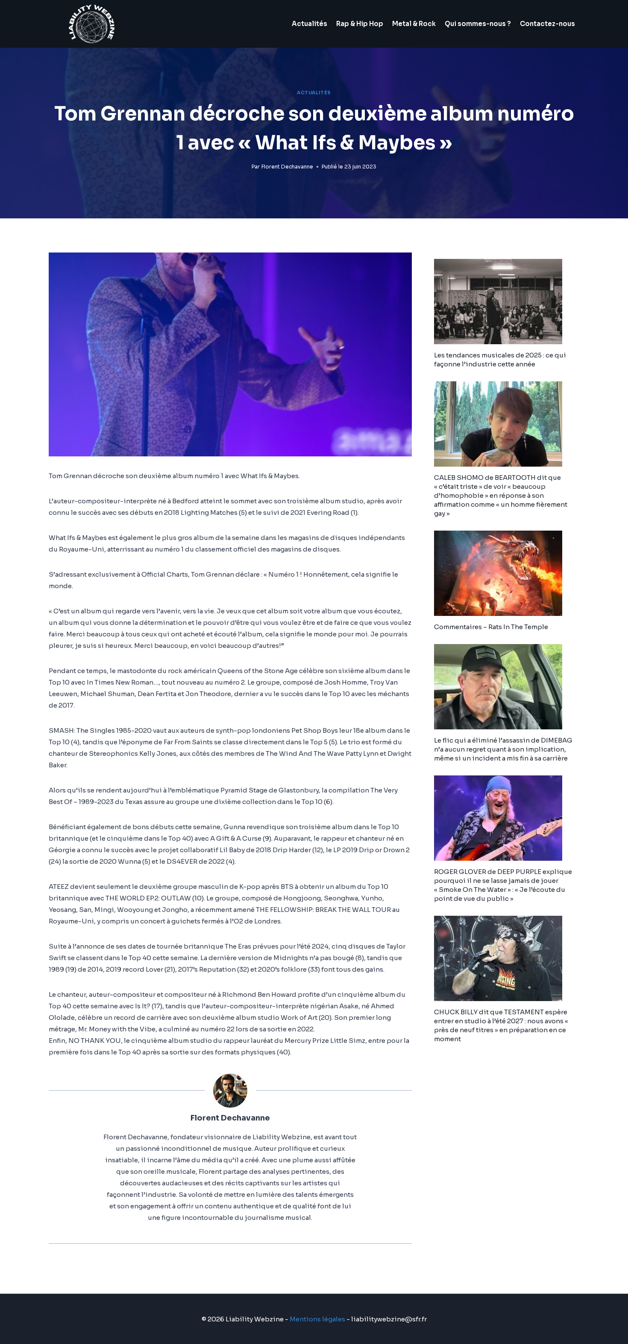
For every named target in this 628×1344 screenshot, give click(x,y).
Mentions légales (317, 1319)
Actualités (309, 24)
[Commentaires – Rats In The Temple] (506, 573)
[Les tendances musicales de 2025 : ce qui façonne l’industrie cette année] (506, 301)
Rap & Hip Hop (359, 24)
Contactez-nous (547, 24)
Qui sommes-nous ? (478, 24)
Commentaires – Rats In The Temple (491, 627)
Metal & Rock (414, 24)
